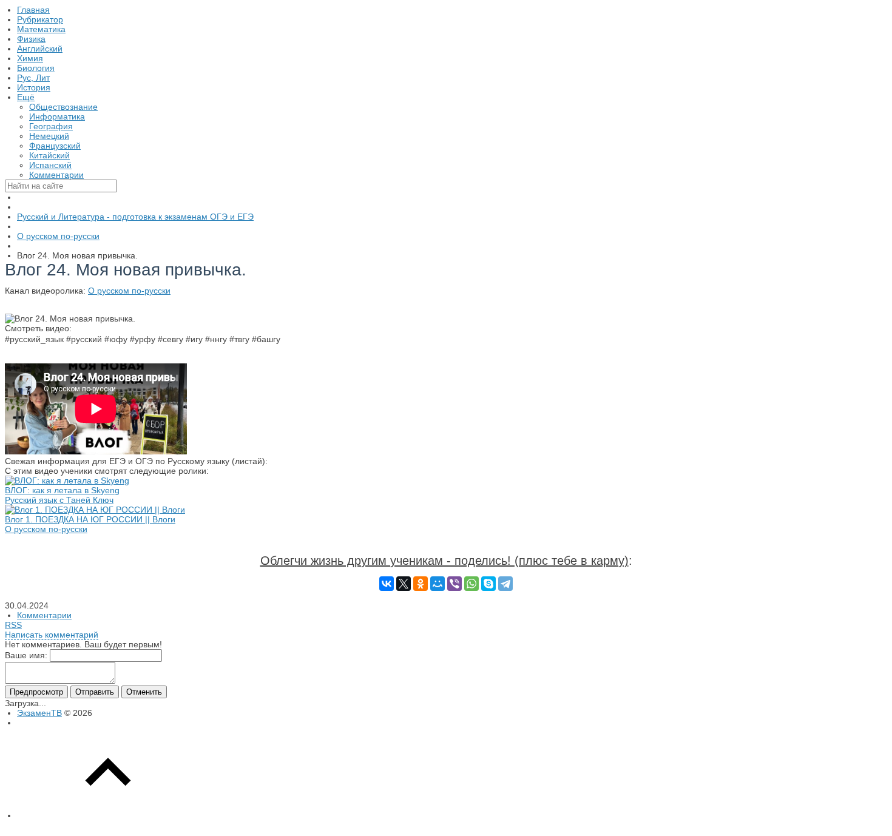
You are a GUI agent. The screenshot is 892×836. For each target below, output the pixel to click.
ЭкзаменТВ (39, 713)
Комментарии (44, 615)
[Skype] (488, 583)
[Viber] (454, 583)
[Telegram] (505, 583)
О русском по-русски (129, 290)
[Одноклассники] (420, 583)
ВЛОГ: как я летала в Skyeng (62, 490)
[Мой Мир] (437, 583)
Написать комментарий (51, 634)
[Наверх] (108, 815)
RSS (13, 625)
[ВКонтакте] (386, 583)
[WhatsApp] (471, 583)
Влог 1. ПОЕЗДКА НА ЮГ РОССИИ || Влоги (90, 519)
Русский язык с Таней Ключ (59, 500)
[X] (403, 583)
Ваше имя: (26, 655)
